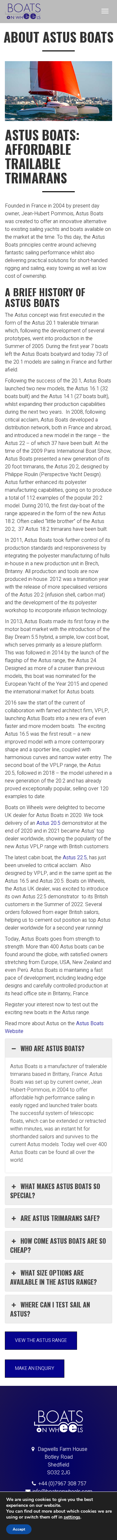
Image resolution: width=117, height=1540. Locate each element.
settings (72, 1517)
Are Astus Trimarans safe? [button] (60, 1218)
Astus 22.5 (75, 858)
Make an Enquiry (34, 1368)
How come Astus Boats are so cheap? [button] (58, 1245)
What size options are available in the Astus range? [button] (53, 1277)
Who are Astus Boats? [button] (52, 1048)
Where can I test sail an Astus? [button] (50, 1309)
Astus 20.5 (48, 823)
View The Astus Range (41, 1340)
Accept (19, 1529)
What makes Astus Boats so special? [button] (55, 1190)
